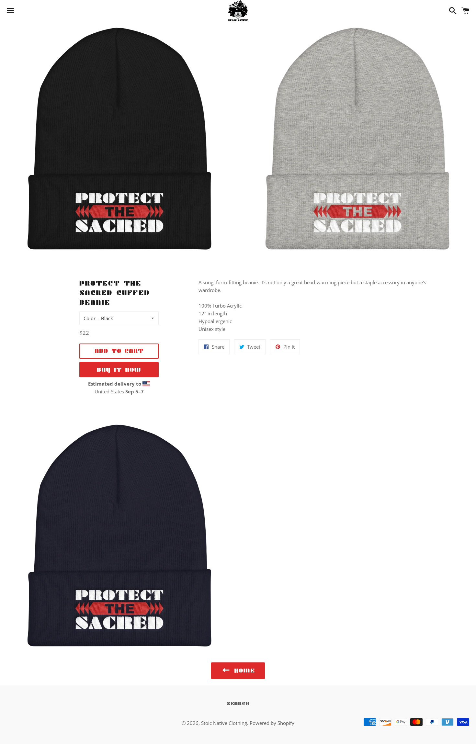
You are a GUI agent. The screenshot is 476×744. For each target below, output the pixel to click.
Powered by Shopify (272, 723)
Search (238, 703)
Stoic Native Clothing (224, 723)
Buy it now (119, 369)
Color (90, 318)
